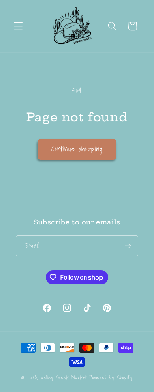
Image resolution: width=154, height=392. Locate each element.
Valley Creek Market (64, 377)
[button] (18, 26)
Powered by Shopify (111, 377)
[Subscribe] (128, 246)
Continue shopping (77, 149)
